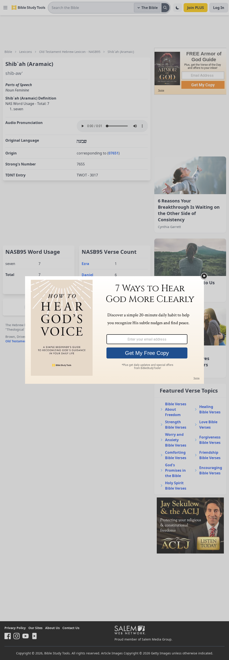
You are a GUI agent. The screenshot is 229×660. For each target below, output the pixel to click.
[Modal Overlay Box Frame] (114, 330)
